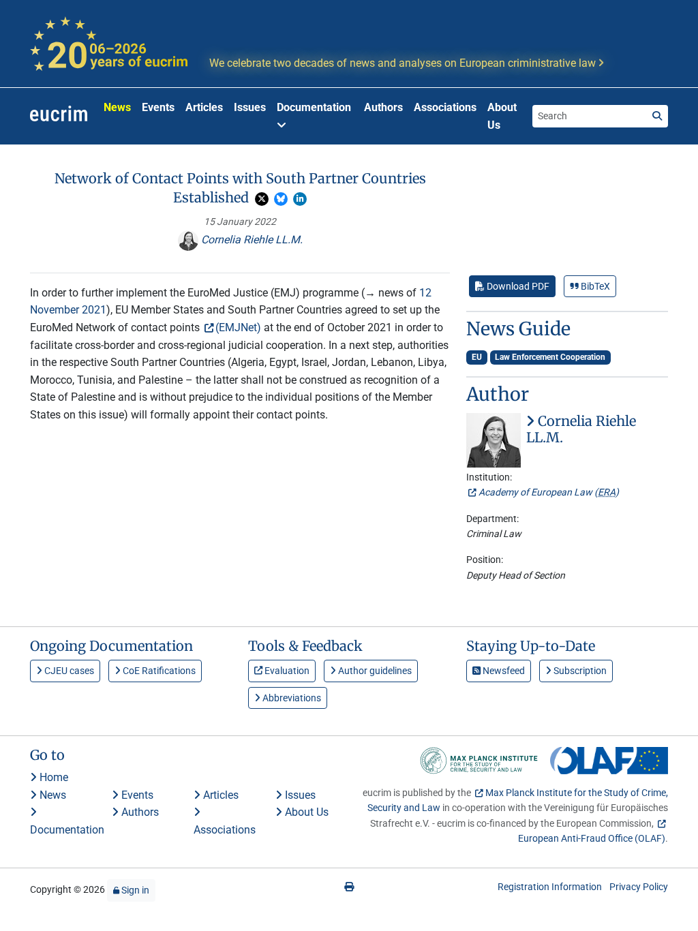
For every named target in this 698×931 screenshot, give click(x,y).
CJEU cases (68, 670)
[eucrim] (58, 116)
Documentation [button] (314, 107)
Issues (250, 107)
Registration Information (550, 886)
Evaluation (285, 670)
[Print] (349, 886)
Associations (445, 107)
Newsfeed (503, 670)
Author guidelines (374, 670)
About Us (502, 116)
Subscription (579, 670)
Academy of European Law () (549, 492)
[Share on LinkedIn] (300, 199)
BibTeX (594, 286)
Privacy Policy (638, 886)
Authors (383, 107)
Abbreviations (290, 697)
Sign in (134, 890)
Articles (204, 107)
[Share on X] (262, 199)
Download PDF (517, 286)
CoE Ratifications (158, 670)
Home (52, 777)
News (117, 107)
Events (158, 107)
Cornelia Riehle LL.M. (250, 239)
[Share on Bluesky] (281, 199)
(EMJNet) (238, 327)
